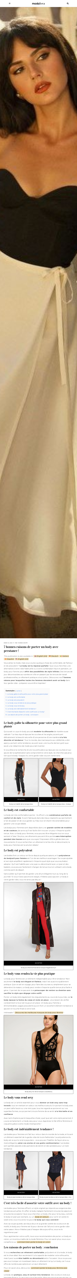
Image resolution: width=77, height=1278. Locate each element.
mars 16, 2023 (8, 643)
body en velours (42, 1217)
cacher (18, 691)
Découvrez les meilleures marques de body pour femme (39, 1013)
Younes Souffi (23, 643)
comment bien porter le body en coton (33, 1242)
